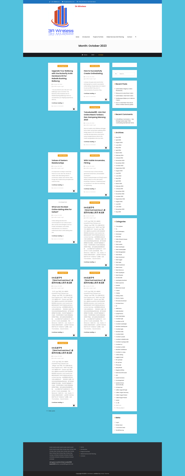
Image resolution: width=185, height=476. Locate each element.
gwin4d (68, 464)
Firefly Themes (105, 473)
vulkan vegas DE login (121, 390)
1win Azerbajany (120, 231)
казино (117, 400)
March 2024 (119, 152)
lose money (63, 449)
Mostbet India (119, 331)
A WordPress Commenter (123, 119)
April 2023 (118, 181)
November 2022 (120, 194)
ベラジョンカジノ (120, 408)
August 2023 (119, 170)
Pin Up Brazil (119, 360)
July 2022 (118, 204)
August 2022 (119, 201)
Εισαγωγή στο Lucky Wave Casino (124, 93)
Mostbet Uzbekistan (121, 349)
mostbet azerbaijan (121, 324)
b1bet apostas (120, 283)
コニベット (118, 405)
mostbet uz (119, 344)
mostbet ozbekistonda (122, 339)
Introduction (86, 37)
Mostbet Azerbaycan (121, 326)
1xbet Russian (119, 275)
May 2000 (118, 212)
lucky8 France (119, 313)
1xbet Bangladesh (120, 252)
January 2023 (119, 188)
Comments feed (120, 427)
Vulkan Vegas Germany (122, 392)
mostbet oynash (120, 336)
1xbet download (120, 257)
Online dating (95, 66)
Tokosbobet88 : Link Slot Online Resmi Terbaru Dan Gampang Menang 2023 (95, 116)
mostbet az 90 (120, 321)
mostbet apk (119, 318)
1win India (118, 236)
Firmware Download (121, 301)
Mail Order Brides (120, 316)
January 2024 (119, 158)
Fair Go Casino (120, 298)
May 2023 (118, 178)
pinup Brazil (119, 367)
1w (116, 229)
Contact (129, 37)
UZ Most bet (119, 387)
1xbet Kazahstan (120, 265)
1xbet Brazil (119, 254)
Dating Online (119, 295)
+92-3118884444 (55, 1)
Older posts (51, 411)
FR (116, 306)
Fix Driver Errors (120, 303)
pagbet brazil (119, 357)
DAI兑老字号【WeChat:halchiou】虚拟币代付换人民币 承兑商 (94, 210)
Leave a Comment (58, 106)
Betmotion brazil (120, 288)
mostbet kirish (120, 334)
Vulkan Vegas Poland (121, 395)
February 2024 (119, 155)
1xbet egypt (119, 259)
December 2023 (120, 160)
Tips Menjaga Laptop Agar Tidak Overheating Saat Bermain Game (125, 121)
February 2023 (119, 186)
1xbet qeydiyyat (120, 272)
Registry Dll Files (120, 370)
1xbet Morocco (120, 270)
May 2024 (118, 147)
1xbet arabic (119, 244)
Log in (117, 422)
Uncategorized (63, 66)
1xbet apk (118, 241)
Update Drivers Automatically (120, 384)
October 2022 (119, 196)
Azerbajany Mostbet (121, 280)
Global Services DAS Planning (115, 37)
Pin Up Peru (119, 362)
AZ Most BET (119, 277)
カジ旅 (117, 402)
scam (51, 447)
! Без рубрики (119, 226)
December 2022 (120, 191)
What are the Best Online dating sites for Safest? (62, 209)
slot (117, 375)
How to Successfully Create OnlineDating (93, 72)
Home (77, 37)
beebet (118, 285)
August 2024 (119, 142)
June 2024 (118, 145)
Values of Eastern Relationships (60, 161)
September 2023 (120, 168)
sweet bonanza (120, 378)
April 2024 (118, 150)
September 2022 (120, 199)
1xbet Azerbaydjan (121, 249)
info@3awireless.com (69, 1)
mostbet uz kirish (120, 347)
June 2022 (118, 206)
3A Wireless (80, 6)
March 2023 (119, 183)
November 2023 (120, 163)
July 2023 (118, 173)
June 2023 (118, 176)
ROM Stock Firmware (121, 372)
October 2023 (119, 165)
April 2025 (118, 140)
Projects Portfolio (98, 37)
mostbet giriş (119, 329)
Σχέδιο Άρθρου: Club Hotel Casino (124, 95)
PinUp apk (118, 365)
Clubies (118, 293)
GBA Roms (118, 308)
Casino (118, 290)
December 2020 (120, 209)
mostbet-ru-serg (120, 352)
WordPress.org (120, 430)
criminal (56, 455)
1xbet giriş (118, 262)
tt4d (71, 464)
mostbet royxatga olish (122, 342)
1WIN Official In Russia (121, 239)
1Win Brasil (118, 234)
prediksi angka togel (58, 86)
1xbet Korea (119, 267)
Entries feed (119, 425)
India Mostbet (119, 311)
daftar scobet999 (61, 464)
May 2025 (118, 137)
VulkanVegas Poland (121, 397)
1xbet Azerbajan (120, 247)
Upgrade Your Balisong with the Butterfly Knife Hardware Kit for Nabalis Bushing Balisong (62, 76)
